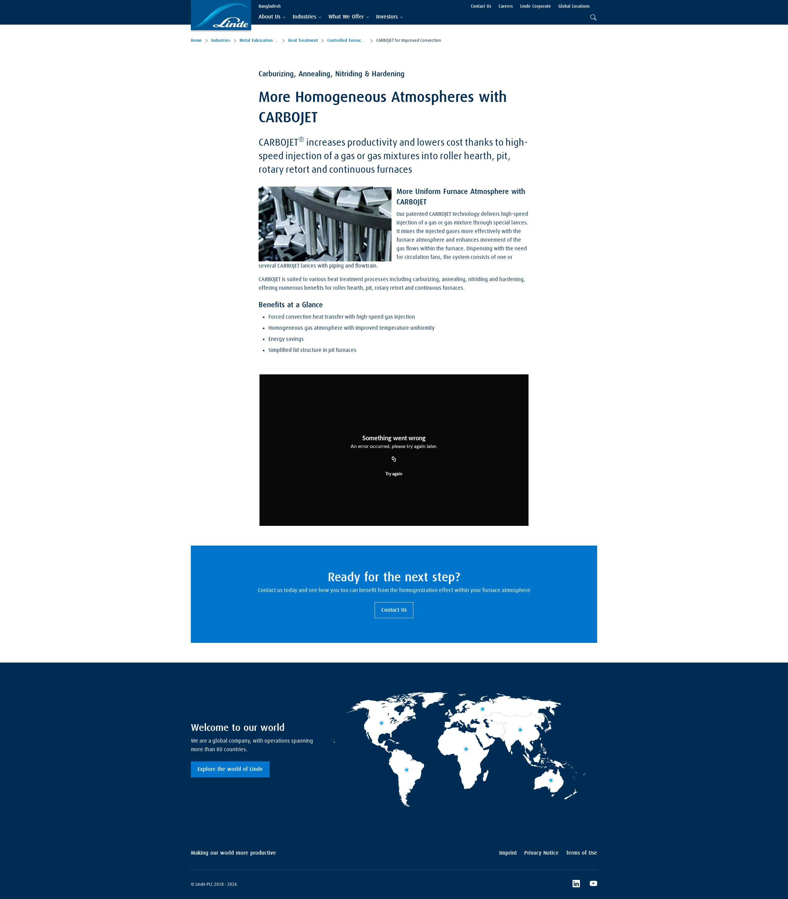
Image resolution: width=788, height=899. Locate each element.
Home (196, 40)
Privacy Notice (541, 853)
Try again (393, 474)
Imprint (508, 853)
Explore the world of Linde (230, 769)
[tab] (272, 17)
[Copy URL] (394, 460)
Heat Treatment (303, 40)
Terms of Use (581, 853)
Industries (220, 40)
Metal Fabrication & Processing (259, 40)
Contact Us (394, 610)
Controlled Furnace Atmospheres (347, 40)
